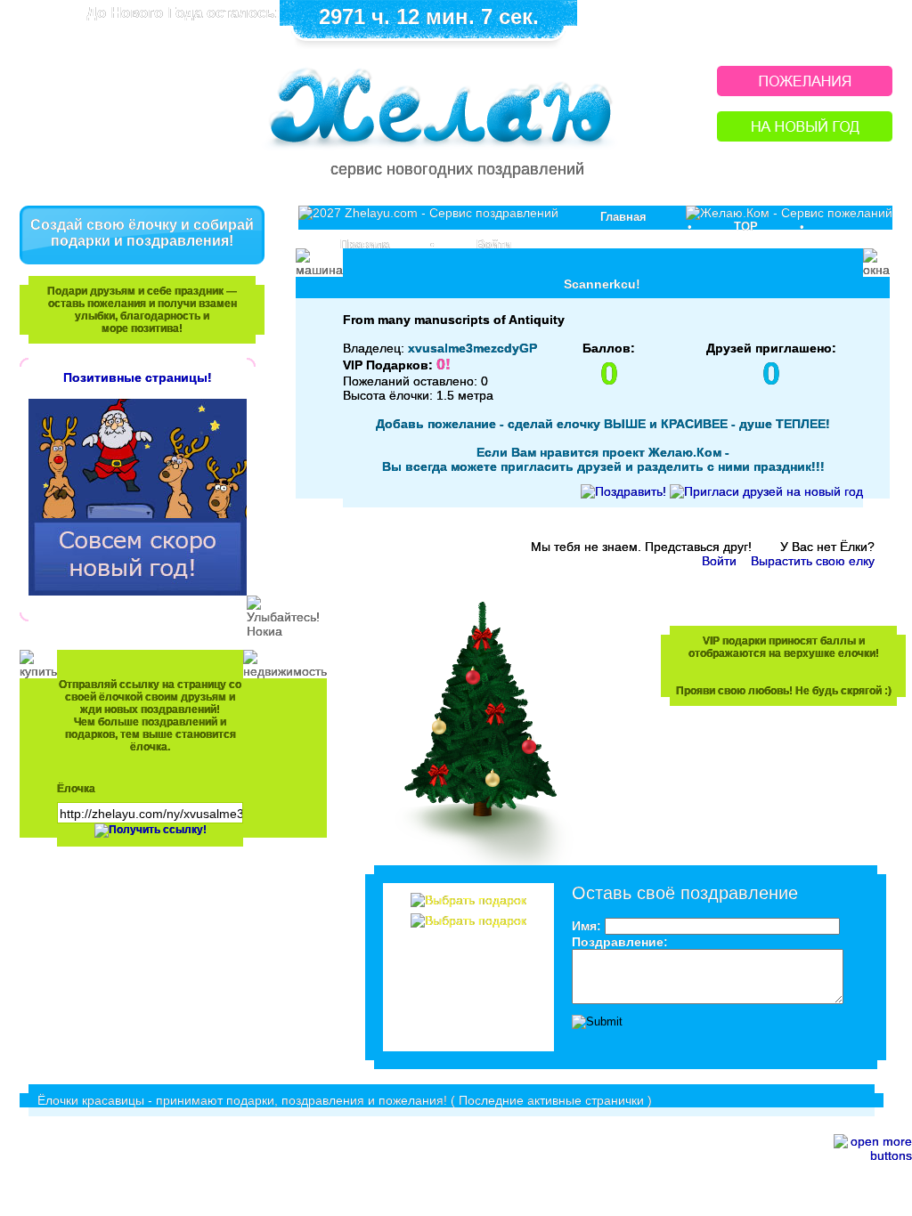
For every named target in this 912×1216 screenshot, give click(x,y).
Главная (623, 216)
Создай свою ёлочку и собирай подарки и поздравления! (142, 232)
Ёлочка (76, 788)
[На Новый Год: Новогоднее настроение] (804, 136)
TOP (746, 226)
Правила (364, 244)
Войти (493, 244)
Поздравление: (620, 942)
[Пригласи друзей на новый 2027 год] (766, 491)
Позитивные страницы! (137, 377)
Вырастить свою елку (813, 561)
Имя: (586, 926)
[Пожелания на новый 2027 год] (804, 91)
